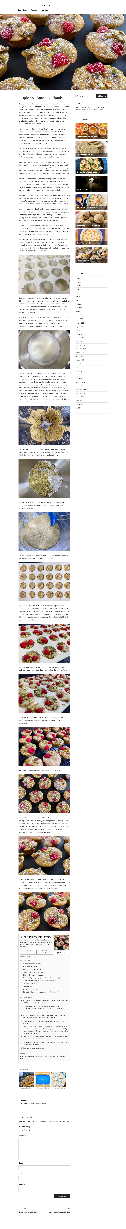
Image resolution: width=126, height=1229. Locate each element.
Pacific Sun (48, 1056)
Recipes (34, 10)
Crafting (78, 289)
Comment (23, 1136)
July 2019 (78, 364)
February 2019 (80, 382)
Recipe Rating (24, 1127)
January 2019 (80, 386)
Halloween (79, 304)
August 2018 (80, 404)
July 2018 (78, 408)
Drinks (78, 296)
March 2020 (79, 334)
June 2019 (79, 367)
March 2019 (79, 378)
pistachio (32, 1103)
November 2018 (81, 393)
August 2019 (80, 360)
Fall (77, 300)
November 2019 (81, 349)
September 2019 (81, 356)
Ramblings (44, 10)
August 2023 (80, 327)
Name (21, 1163)
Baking (24, 1100)
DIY (53, 10)
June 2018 (79, 412)
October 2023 (80, 323)
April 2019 (79, 375)
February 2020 (80, 338)
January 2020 (80, 341)
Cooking (78, 285)
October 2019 (80, 352)
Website (22, 1185)
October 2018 (80, 397)
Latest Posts (22, 10)
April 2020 (79, 330)
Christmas (79, 282)
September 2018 (81, 400)
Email (21, 1174)
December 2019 (81, 345)
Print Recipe (62, 952)
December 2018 (81, 389)
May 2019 (79, 371)
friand (24, 1103)
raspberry (41, 1103)
